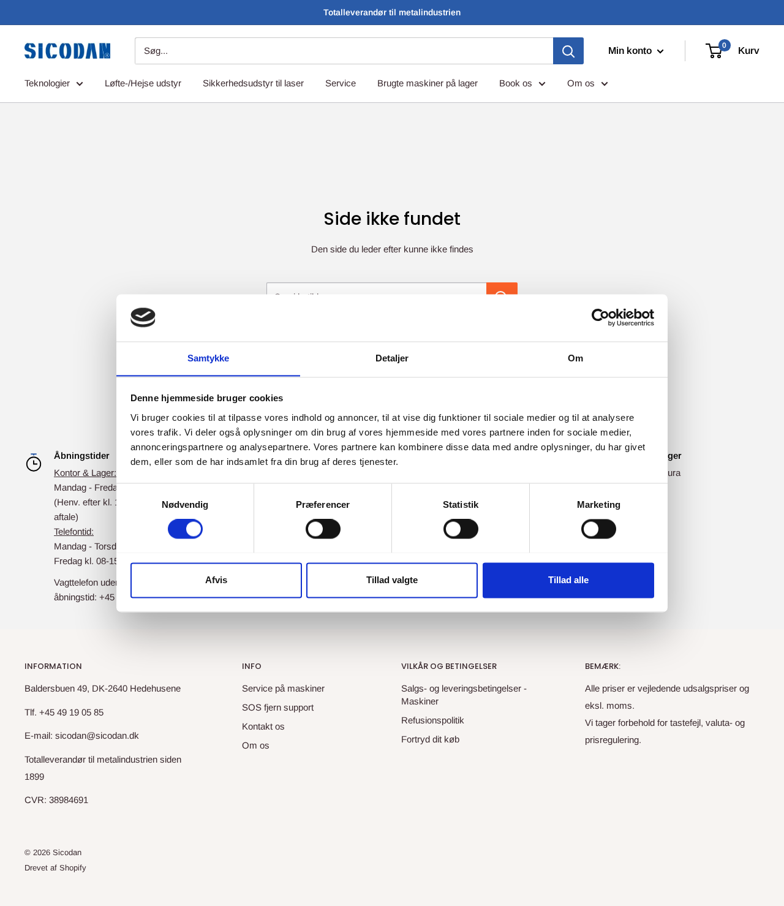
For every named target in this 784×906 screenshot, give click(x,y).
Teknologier (47, 83)
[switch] (323, 528)
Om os (581, 83)
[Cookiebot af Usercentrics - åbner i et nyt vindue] (600, 317)
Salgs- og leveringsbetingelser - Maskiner (464, 694)
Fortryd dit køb (430, 739)
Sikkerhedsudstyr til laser (253, 83)
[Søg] (568, 50)
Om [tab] (575, 358)
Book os (515, 83)
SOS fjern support (278, 707)
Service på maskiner (283, 688)
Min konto (631, 50)
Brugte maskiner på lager (427, 83)
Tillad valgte (392, 580)
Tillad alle (568, 580)
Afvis (216, 580)
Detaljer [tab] (392, 358)
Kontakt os (263, 726)
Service (340, 83)
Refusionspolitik (432, 720)
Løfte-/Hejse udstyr (143, 83)
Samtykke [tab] (208, 358)
